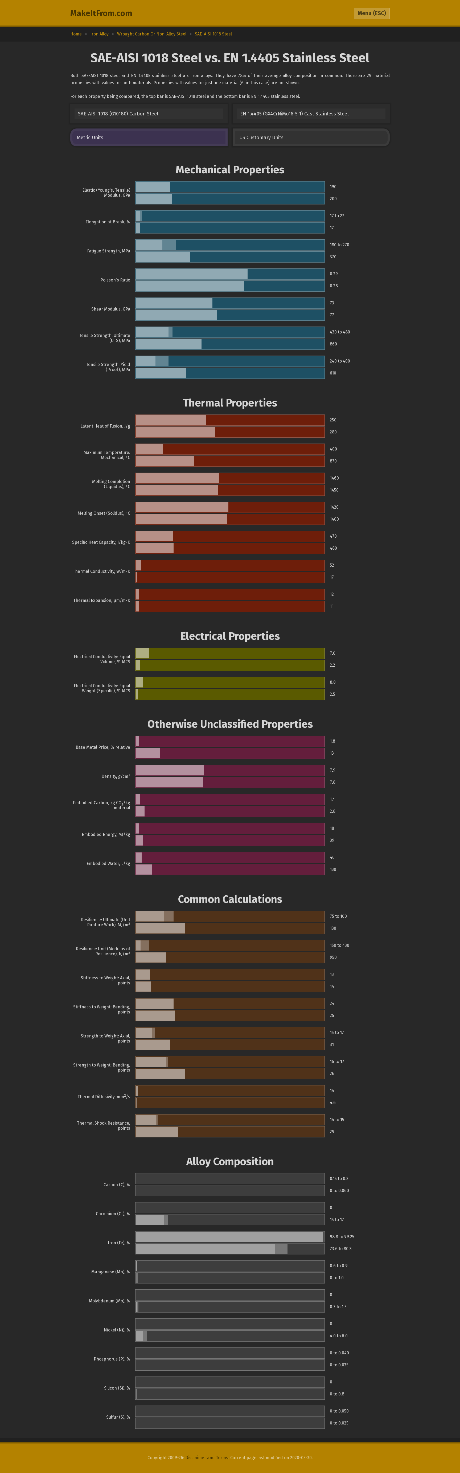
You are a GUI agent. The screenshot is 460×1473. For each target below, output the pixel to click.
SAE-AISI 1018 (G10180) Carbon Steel (118, 114)
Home (76, 34)
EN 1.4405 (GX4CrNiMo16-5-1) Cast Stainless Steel (294, 114)
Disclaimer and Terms (206, 1457)
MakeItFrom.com (101, 13)
